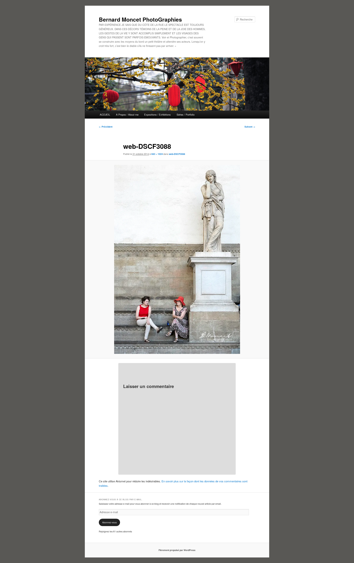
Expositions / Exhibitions (157, 114)
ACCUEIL (105, 114)
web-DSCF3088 (177, 154)
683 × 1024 (157, 154)
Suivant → (249, 126)
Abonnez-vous (109, 522)
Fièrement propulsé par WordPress (177, 550)
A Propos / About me (127, 114)
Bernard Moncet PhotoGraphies (140, 19)
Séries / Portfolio (186, 114)
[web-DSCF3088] (177, 259)
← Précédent (105, 126)
